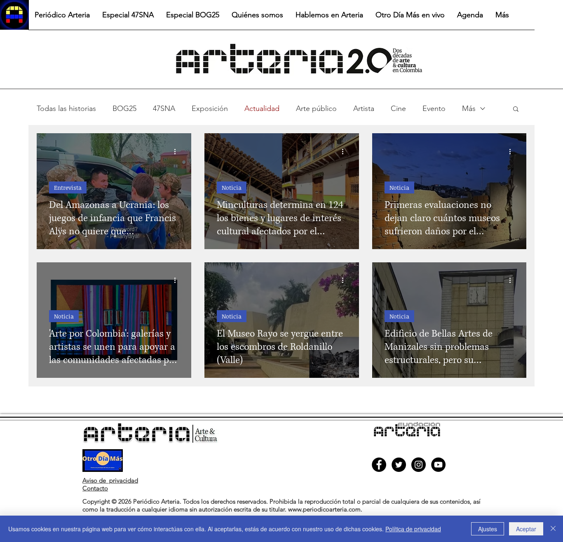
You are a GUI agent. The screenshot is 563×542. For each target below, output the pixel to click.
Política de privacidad (413, 529)
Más (469, 108)
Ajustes (487, 529)
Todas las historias (66, 108)
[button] (516, 109)
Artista (363, 108)
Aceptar (526, 529)
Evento (434, 108)
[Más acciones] (178, 151)
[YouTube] (438, 464)
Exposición (210, 108)
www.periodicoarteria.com (324, 509)
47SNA (164, 108)
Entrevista (68, 187)
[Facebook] (379, 464)
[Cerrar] (553, 528)
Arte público (316, 108)
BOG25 (124, 108)
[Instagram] (418, 464)
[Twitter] (399, 464)
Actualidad (261, 108)
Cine (398, 108)
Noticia (232, 187)
